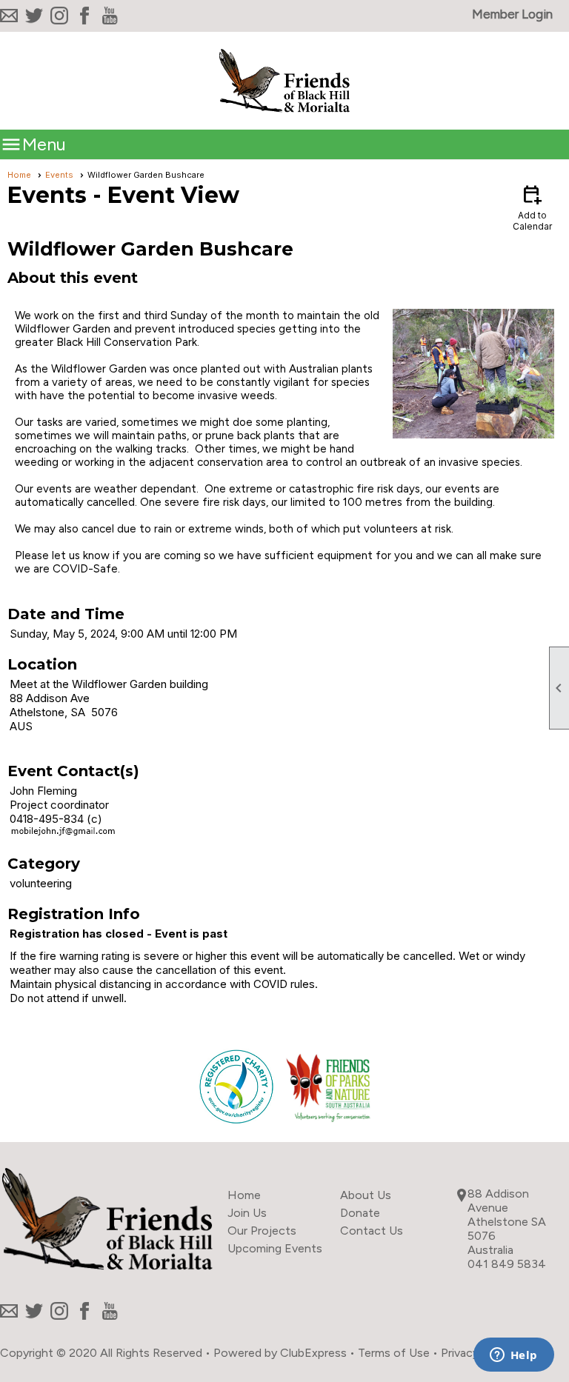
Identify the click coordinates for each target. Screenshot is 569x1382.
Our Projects (261, 1231)
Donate (360, 1213)
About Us (365, 1195)
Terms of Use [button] (394, 1353)
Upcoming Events (274, 1248)
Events (59, 175)
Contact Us (371, 1231)
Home (19, 175)
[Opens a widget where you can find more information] (513, 1356)
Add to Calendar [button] (532, 207)
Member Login (512, 14)
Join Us (247, 1213)
